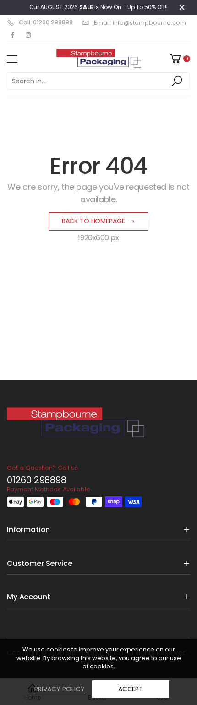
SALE (86, 7)
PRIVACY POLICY (59, 689)
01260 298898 (36, 480)
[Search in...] (178, 81)
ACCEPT (130, 689)
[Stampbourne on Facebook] (12, 35)
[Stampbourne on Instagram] (28, 35)
